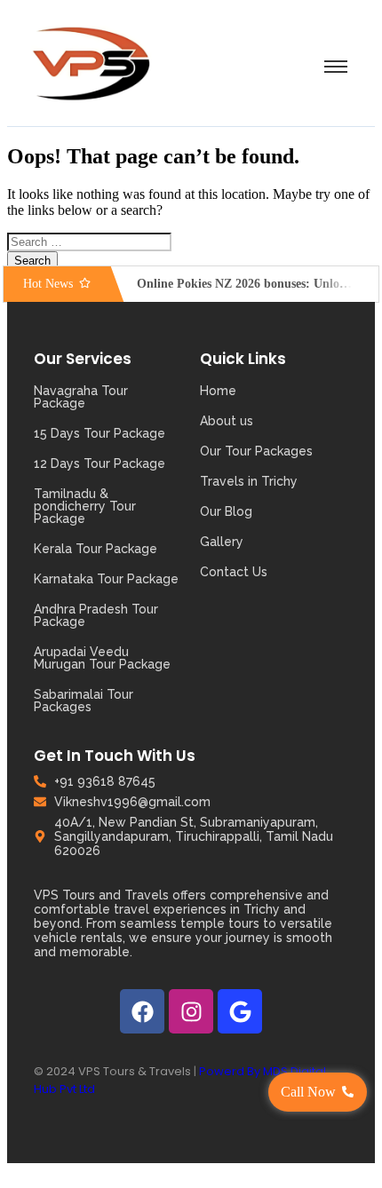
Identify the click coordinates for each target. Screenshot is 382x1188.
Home (218, 391)
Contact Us (233, 572)
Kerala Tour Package (95, 549)
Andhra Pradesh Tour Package (96, 615)
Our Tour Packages (256, 451)
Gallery (221, 542)
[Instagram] (191, 1011)
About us (226, 421)
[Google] (240, 1011)
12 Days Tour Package (99, 463)
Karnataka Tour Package (106, 579)
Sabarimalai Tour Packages (83, 700)
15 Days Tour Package (99, 433)
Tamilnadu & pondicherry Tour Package (85, 506)
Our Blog (226, 511)
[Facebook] (142, 1011)
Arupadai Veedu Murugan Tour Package (102, 658)
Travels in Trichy (249, 481)
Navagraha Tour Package (81, 397)
